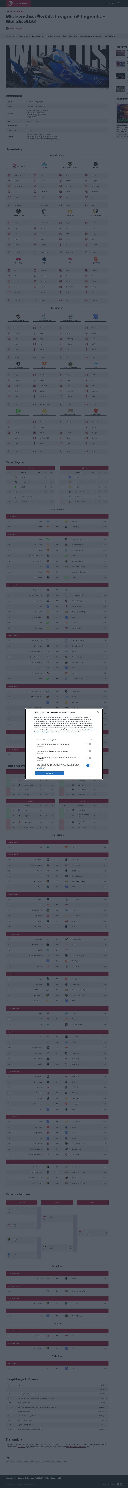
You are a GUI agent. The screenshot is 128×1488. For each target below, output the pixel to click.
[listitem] (64, 740)
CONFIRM (49, 773)
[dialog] (64, 744)
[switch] (88, 744)
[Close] (98, 712)
